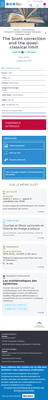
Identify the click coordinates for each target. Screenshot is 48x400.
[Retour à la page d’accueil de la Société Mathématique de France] (14, 3)
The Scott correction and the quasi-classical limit (23, 33)
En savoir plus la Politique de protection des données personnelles (24, 389)
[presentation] (28, 228)
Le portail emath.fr (9, 338)
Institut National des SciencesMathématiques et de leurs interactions (22, 354)
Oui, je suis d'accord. (11, 396)
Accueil (16, 29)
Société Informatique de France (13, 361)
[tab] (24, 111)
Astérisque (22, 61)
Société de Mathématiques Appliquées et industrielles (21, 344)
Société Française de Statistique (13, 341)
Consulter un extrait (12, 68)
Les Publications (28, 29)
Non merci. (28, 396)
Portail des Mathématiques (11, 358)
